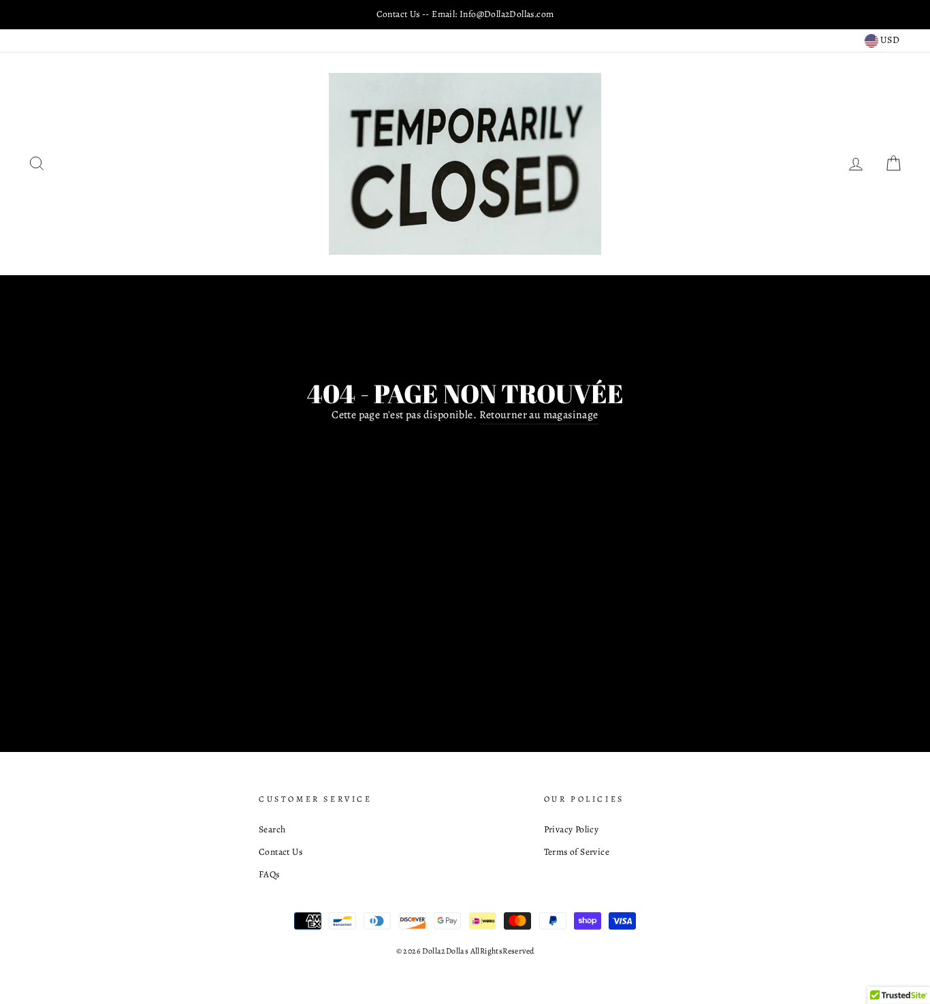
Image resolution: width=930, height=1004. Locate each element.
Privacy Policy (571, 829)
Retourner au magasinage (538, 414)
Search (272, 829)
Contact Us (280, 851)
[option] (465, 14)
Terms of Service (576, 851)
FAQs (269, 874)
